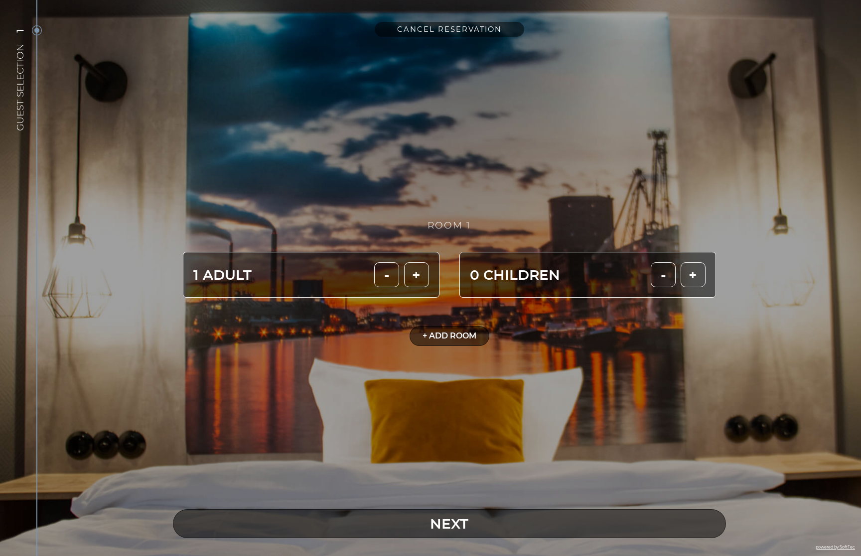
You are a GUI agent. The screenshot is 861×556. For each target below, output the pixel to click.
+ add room (449, 335)
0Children (515, 274)
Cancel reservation (449, 29)
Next (449, 523)
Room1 (449, 225)
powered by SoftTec (835, 547)
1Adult (222, 274)
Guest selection (20, 87)
